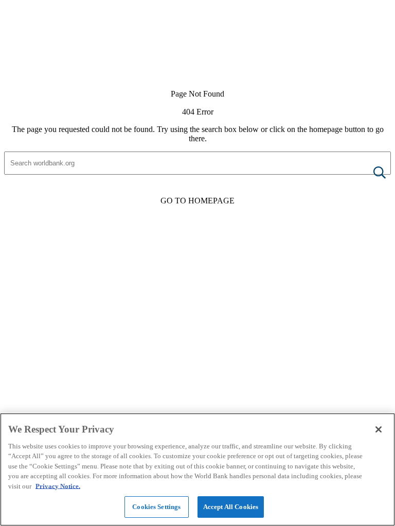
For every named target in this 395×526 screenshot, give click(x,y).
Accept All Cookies (230, 507)
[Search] (371, 173)
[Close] (378, 429)
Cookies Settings (156, 507)
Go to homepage (197, 200)
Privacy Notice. (57, 486)
